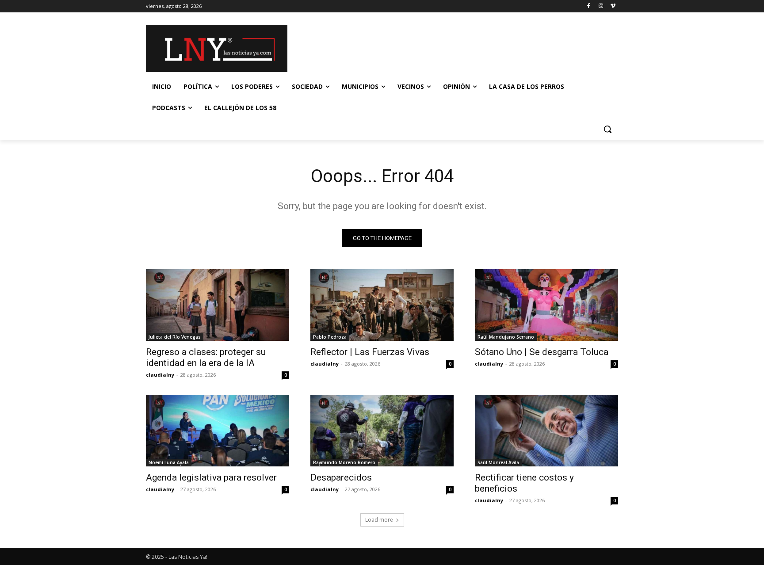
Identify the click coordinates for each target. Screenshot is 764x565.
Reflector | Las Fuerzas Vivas (369, 352)
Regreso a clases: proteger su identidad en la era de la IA (206, 357)
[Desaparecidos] (382, 430)
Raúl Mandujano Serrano (506, 337)
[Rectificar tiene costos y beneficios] (546, 430)
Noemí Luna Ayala (169, 462)
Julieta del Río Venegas (175, 337)
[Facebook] (589, 6)
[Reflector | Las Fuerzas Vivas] (382, 305)
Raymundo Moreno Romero (344, 462)
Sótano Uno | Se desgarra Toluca (541, 352)
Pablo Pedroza (330, 337)
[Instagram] (601, 6)
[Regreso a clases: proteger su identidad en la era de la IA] (217, 305)
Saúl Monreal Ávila (498, 462)
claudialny (160, 374)
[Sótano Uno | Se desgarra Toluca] (546, 305)
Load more (379, 519)
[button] (607, 129)
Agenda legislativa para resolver (211, 477)
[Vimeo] (613, 6)
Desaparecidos (341, 477)
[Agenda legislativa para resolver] (217, 430)
